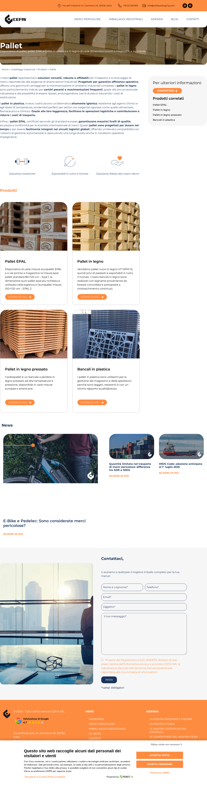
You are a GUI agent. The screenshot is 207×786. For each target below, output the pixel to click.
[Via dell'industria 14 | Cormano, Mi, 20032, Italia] (59, 5)
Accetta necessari (159, 764)
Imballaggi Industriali (23, 69)
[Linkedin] (185, 5)
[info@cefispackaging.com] (144, 5)
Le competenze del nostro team (173, 736)
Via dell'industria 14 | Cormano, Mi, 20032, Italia (87, 5)
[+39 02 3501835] (119, 5)
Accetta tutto (160, 755)
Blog (174, 19)
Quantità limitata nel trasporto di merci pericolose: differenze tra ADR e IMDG (130, 467)
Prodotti (42, 69)
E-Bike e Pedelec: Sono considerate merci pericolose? (44, 523)
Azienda (157, 19)
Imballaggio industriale (107, 728)
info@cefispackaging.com (161, 5)
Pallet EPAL (160, 104)
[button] (32, 720)
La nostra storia (162, 723)
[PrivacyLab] (126, 776)
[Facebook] (190, 5)
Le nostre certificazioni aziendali (167, 730)
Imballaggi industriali (126, 19)
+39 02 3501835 (130, 5)
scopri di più (119, 476)
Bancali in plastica (164, 119)
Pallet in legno (161, 109)
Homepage (96, 719)
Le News (95, 733)
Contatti (192, 19)
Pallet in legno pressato (167, 114)
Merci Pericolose (102, 723)
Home (5, 69)
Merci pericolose (87, 19)
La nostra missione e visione (170, 719)
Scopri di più (13, 534)
